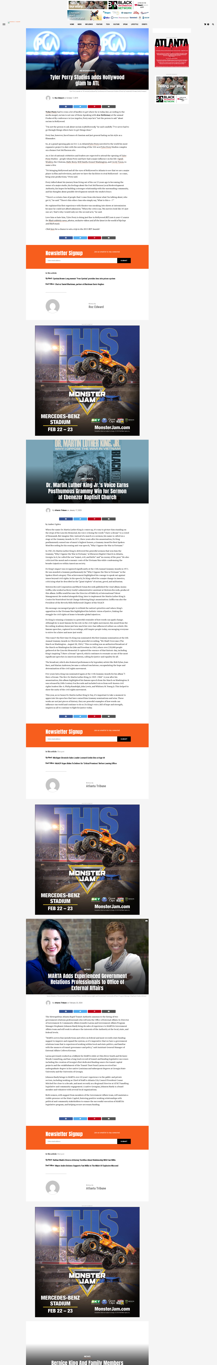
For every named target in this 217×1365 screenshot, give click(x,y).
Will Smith (83, 162)
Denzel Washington (97, 162)
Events (144, 24)
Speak (125, 24)
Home (72, 24)
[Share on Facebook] (66, 106)
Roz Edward (59, 98)
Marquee (60, 752)
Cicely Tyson (118, 162)
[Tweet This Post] (80, 106)
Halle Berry (71, 162)
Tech (108, 24)
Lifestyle (134, 24)
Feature (99, 24)
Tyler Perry (51, 111)
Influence (89, 24)
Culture (116, 24)
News (80, 24)
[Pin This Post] (94, 106)
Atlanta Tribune (61, 510)
